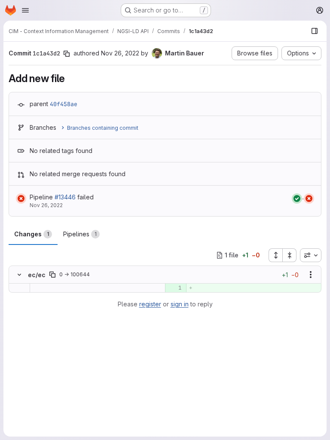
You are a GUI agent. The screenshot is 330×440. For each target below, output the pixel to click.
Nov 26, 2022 (120, 53)
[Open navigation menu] (25, 10)
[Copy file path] (52, 274)
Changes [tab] (31, 234)
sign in (180, 304)
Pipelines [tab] (80, 234)
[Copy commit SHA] (66, 54)
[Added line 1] (175, 288)
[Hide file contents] (19, 274)
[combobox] (310, 255)
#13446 (65, 197)
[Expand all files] (275, 255)
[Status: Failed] (21, 198)
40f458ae (63, 104)
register (150, 304)
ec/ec (37, 274)
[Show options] (311, 274)
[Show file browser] (314, 31)
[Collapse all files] (289, 255)
